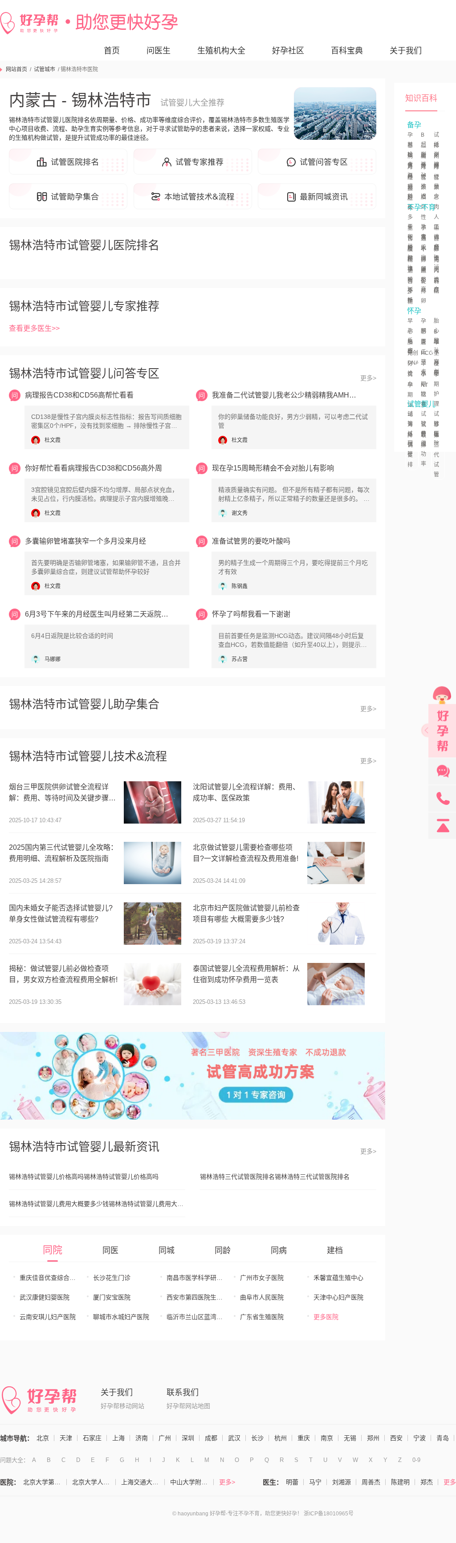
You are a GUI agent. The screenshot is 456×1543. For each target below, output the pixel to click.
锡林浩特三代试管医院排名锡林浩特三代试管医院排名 (275, 1176)
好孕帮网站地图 (188, 1405)
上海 (118, 1437)
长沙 (257, 1437)
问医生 (159, 50)
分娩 (410, 369)
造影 (423, 276)
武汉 (234, 1437)
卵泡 (436, 254)
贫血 (410, 379)
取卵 (423, 440)
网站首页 (16, 69)
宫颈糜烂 (423, 192)
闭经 (436, 161)
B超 (436, 337)
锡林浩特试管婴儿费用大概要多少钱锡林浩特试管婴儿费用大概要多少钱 (97, 1203)
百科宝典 (347, 50)
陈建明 (400, 1482)
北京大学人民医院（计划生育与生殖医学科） (94, 1482)
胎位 (410, 347)
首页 (112, 50)
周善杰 (371, 1482)
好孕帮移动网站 (122, 1405)
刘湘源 (341, 1482)
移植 (436, 430)
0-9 (416, 1460)
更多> (368, 378)
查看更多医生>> (34, 328)
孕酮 (423, 326)
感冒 (423, 337)
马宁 (315, 1482)
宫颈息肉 (436, 192)
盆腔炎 (410, 198)
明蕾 (292, 1482)
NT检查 (424, 395)
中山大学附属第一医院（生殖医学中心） (192, 1482)
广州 (165, 1437)
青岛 (442, 1437)
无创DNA (413, 358)
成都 (211, 1437)
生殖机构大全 (221, 50)
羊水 (423, 369)
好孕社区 (288, 50)
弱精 (436, 286)
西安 (396, 1437)
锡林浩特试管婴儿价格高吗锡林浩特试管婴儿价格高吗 (84, 1176)
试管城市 (44, 69)
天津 (66, 1437)
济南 (141, 1437)
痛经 (423, 161)
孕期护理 (436, 389)
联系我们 (183, 1392)
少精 (410, 297)
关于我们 (406, 50)
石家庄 (92, 1437)
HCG (427, 353)
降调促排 (410, 450)
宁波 (419, 1437)
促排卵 (423, 291)
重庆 (303, 1437)
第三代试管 (436, 455)
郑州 (373, 1437)
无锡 (350, 1437)
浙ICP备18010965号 (329, 1514)
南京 (327, 1437)
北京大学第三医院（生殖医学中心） (45, 1482)
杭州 (280, 1437)
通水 (423, 244)
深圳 (188, 1437)
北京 (43, 1437)
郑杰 (426, 1482)
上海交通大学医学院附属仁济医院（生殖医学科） (143, 1482)
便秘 (436, 369)
